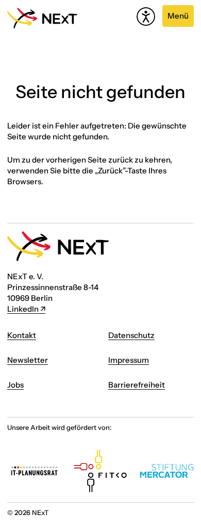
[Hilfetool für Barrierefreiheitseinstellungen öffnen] (146, 16)
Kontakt (21, 335)
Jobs (15, 385)
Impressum (128, 360)
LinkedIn (23, 309)
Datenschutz (131, 335)
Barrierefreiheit (136, 385)
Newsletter (27, 360)
